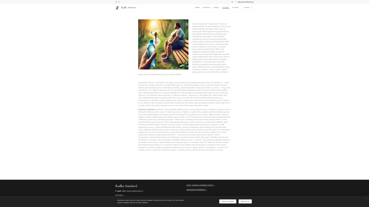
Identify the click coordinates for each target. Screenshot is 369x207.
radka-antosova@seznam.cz (246, 2)
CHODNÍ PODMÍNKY (197, 190)
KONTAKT (119, 195)
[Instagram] (119, 2)
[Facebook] (116, 2)
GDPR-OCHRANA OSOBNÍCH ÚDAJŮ (199, 185)
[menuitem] (198, 7)
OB (187, 190)
